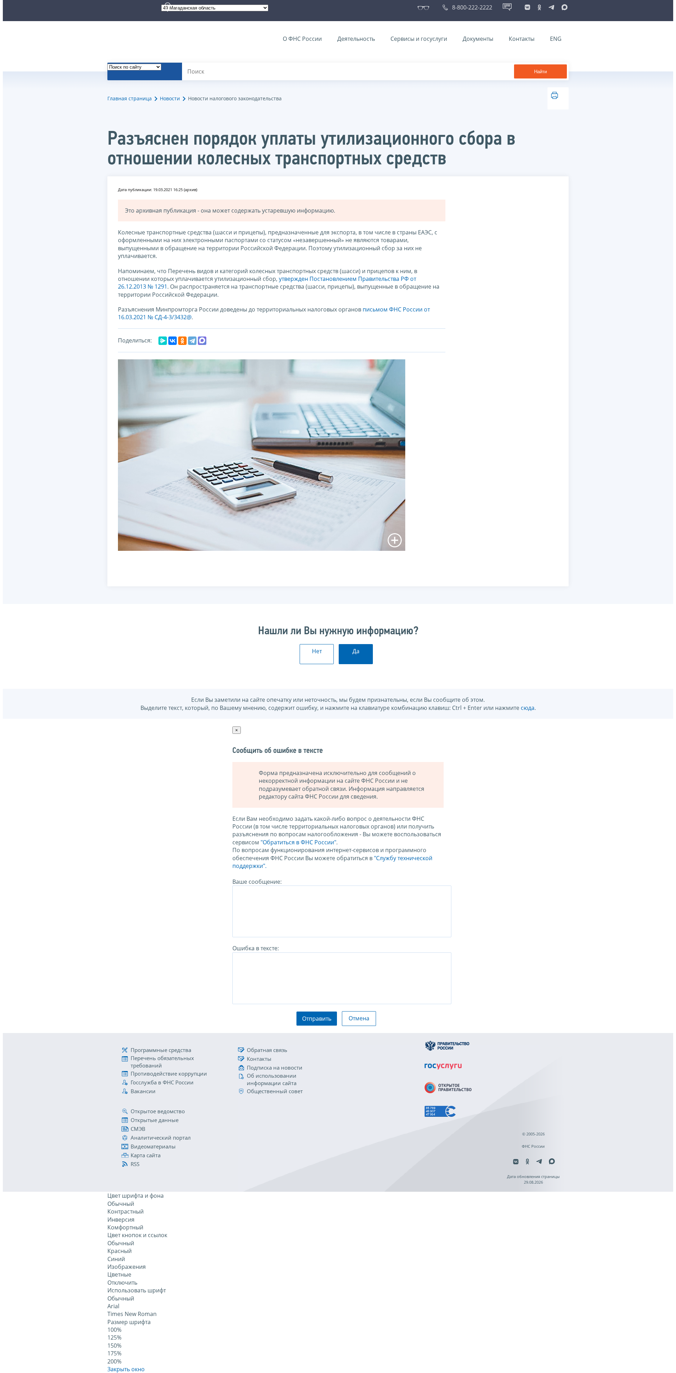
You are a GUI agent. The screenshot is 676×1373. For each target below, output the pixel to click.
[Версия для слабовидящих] (425, 7)
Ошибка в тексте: (255, 948)
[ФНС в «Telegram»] (551, 7)
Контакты (521, 39)
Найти (540, 71)
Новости (170, 98)
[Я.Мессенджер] (162, 340)
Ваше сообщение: (257, 882)
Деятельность (356, 39)
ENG (556, 39)
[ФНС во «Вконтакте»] (527, 7)
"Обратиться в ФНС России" (298, 842)
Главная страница (129, 98)
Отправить (316, 1018)
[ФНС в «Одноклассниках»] (539, 7)
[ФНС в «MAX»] (563, 7)
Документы (478, 39)
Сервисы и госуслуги (418, 39)
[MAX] (202, 340)
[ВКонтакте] (172, 340)
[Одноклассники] (182, 340)
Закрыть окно (126, 1369)
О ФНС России (302, 39)
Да (355, 651)
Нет (317, 651)
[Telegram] (192, 340)
